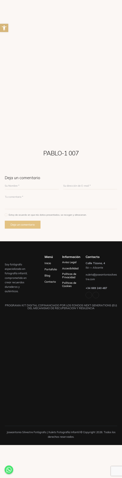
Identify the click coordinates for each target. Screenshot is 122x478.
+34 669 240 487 (96, 288)
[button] (4, 28)
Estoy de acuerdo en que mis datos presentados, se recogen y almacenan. (48, 214)
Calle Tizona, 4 (95, 263)
